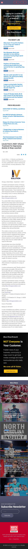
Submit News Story (14, 28)
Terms (10, 539)
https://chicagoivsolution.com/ (9, 198)
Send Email (7, 292)
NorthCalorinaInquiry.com (13, 545)
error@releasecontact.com (14, 316)
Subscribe (7, 515)
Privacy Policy (16, 539)
